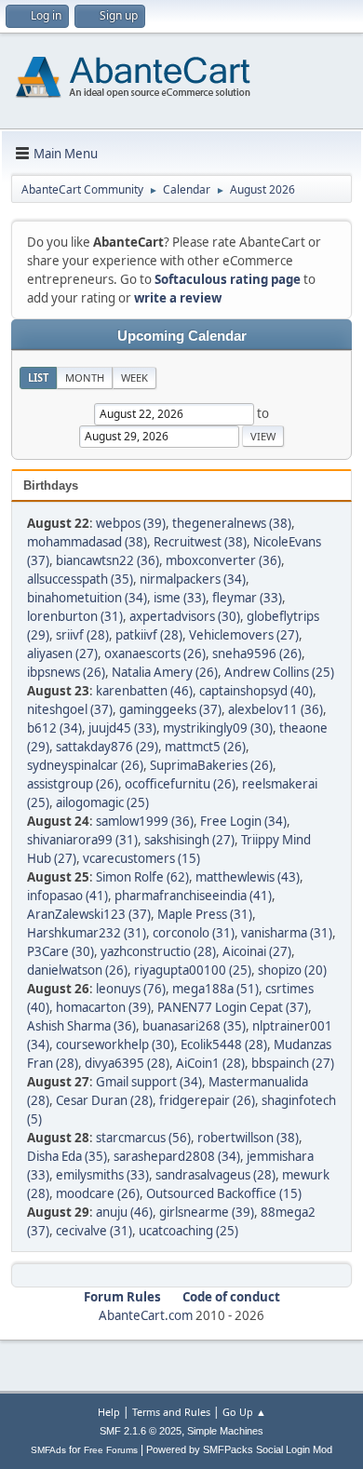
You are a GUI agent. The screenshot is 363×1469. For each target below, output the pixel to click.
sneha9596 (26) (257, 653)
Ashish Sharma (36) (81, 1026)
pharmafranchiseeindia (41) (193, 895)
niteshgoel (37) (70, 709)
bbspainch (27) (292, 1063)
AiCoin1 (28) (210, 1063)
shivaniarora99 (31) (82, 839)
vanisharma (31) (286, 932)
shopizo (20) (292, 970)
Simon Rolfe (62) (142, 877)
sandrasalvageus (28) (215, 1174)
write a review (178, 298)
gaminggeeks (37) (170, 709)
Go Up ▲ (244, 1412)
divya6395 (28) (127, 1063)
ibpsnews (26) (66, 672)
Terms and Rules (171, 1412)
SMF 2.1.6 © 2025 (141, 1430)
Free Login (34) (243, 821)
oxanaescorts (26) (155, 653)
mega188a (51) (215, 988)
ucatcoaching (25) (188, 1230)
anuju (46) (124, 1212)
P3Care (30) (60, 951)
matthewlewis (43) (247, 877)
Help (109, 1412)
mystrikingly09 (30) (218, 728)
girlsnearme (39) (206, 1212)
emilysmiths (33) (102, 1174)
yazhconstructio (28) (158, 951)
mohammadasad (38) (87, 541)
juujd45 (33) (122, 728)
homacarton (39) (103, 1007)
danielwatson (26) (77, 970)
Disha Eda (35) (67, 1156)
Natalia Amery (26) (165, 672)
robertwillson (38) (248, 1137)
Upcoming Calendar (182, 336)
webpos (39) (131, 523)
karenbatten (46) (144, 690)
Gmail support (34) (149, 1081)
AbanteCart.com (146, 1315)
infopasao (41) (67, 895)
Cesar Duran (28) (104, 1100)
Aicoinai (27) (256, 951)
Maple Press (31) (204, 914)
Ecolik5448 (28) (224, 1044)
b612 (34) (54, 728)
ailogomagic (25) (102, 802)
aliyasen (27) (62, 653)
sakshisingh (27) (189, 839)
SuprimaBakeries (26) (211, 765)
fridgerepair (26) (207, 1100)
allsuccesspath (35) (80, 579)
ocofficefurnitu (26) (180, 783)
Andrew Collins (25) (279, 672)
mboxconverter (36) (223, 560)
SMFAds (48, 1450)
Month (84, 377)
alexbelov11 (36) (275, 709)
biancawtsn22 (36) (107, 560)
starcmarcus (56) (143, 1137)
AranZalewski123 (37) (89, 914)
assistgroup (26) (72, 783)
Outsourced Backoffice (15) (224, 1193)
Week (134, 377)
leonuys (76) (131, 988)
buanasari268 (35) (194, 1026)
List (38, 377)
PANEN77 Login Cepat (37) (232, 1007)
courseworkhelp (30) (115, 1044)
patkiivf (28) (148, 635)
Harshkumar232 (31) (86, 932)
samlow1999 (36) (145, 821)
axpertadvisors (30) (184, 616)
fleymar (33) (247, 597)
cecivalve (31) (94, 1230)
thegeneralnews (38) (231, 523)
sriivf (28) (82, 635)
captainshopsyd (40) (256, 690)
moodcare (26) (98, 1193)
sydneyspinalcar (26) (85, 765)
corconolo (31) (194, 932)
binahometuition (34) (87, 597)
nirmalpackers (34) (193, 579)
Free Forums (111, 1450)
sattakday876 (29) (107, 746)
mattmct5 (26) (205, 746)
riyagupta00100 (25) (192, 970)
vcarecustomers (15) (141, 858)
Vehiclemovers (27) (244, 635)
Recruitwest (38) (200, 541)
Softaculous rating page (228, 279)
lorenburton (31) (75, 616)
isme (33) (180, 597)
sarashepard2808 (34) (177, 1156)
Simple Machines (225, 1430)
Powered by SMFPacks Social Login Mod (239, 1449)
